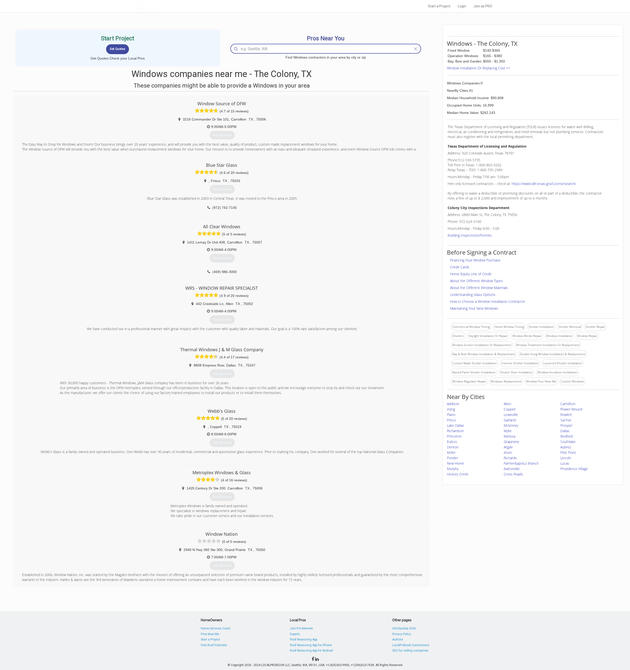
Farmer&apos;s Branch (521, 463)
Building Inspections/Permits (470, 235)
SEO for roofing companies (410, 650)
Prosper (566, 425)
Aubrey (565, 447)
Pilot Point (568, 452)
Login (462, 6)
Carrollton (567, 403)
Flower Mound (571, 409)
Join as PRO (482, 6)
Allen (507, 403)
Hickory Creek (457, 474)
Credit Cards (459, 267)
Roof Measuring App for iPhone (311, 645)
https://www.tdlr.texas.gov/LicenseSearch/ (544, 183)
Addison (453, 403)
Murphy (452, 468)
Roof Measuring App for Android (311, 650)
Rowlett (566, 414)
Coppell (509, 409)
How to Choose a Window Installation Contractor (487, 301)
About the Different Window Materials (479, 287)
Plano (451, 414)
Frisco (451, 420)
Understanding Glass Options (472, 294)
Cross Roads (513, 474)
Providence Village (574, 468)
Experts (295, 634)
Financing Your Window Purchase (475, 260)
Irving (451, 409)
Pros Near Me (210, 634)
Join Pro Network (301, 628)
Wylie (508, 430)
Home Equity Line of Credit (470, 274)
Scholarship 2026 (404, 628)
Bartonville (512, 468)
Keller (451, 452)
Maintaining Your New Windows (474, 308)
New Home (455, 463)
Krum (508, 452)
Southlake (568, 441)
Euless (452, 441)
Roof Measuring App (303, 639)
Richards (510, 458)
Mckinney (511, 425)
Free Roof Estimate (214, 645)
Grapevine (511, 441)
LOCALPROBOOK (165, 6)
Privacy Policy (401, 634)
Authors (397, 639)
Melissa (509, 436)
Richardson (455, 430)
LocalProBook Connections (410, 645)
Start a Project (439, 6)
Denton (452, 447)
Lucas (564, 463)
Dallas (564, 430)
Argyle (508, 447)
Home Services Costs (215, 628)
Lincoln (565, 458)
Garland (510, 420)
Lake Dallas (455, 425)
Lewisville (511, 414)
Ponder (452, 458)
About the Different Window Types (476, 280)
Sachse (565, 420)
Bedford (566, 436)
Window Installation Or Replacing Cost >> (478, 68)
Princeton (454, 436)
